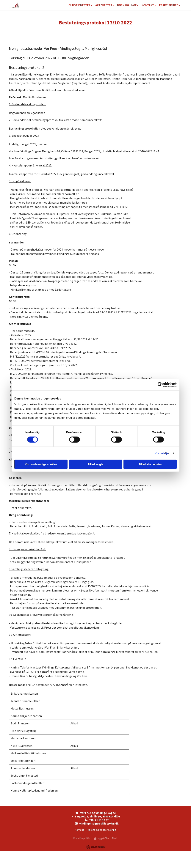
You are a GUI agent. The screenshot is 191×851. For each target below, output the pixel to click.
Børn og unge (127, 5)
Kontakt (148, 5)
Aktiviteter (103, 5)
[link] (80, 5)
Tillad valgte (95, 464)
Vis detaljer (162, 453)
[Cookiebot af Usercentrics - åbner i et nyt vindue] (160, 385)
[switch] (74, 439)
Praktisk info (169, 5)
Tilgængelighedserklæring (101, 829)
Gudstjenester (79, 5)
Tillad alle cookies (150, 464)
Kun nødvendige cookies (41, 464)
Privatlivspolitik (81, 838)
